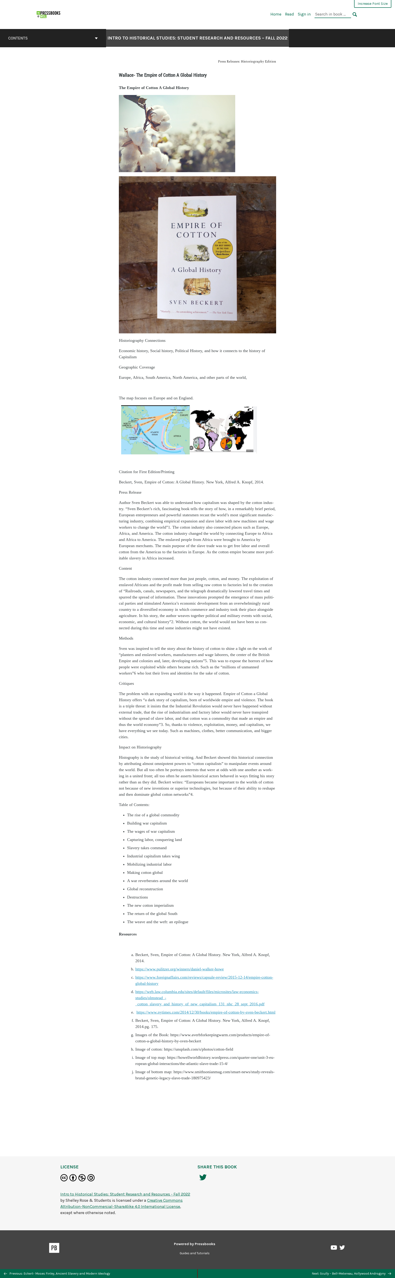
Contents (18, 38)
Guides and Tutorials (195, 1253)
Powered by (194, 1244)
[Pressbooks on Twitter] (342, 1248)
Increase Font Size (373, 3)
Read (289, 14)
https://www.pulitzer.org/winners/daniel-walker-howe (179, 969)
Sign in (304, 14)
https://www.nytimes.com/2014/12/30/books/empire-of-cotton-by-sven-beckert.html (205, 1012)
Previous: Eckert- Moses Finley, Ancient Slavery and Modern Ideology (59, 1273)
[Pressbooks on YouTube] (334, 1248)
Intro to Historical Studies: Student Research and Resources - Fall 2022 (125, 1194)
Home (275, 14)
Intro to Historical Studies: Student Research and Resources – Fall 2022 (197, 38)
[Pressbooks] (54, 1249)
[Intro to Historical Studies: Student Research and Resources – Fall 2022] (49, 14)
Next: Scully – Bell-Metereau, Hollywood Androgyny (349, 1273)
